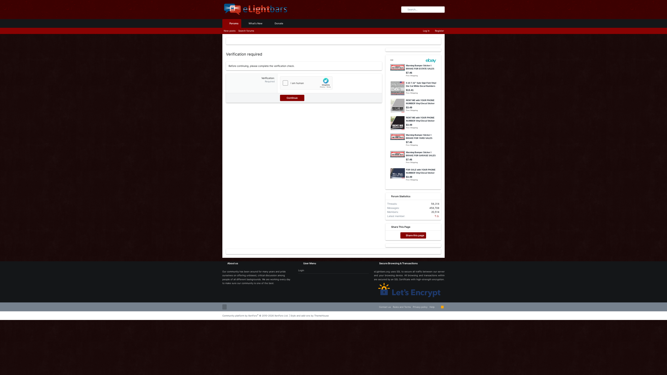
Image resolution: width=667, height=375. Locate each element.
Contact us (385, 307)
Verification (267, 78)
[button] (265, 23)
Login (301, 270)
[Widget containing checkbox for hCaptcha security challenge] (306, 83)
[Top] (438, 307)
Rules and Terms (402, 307)
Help (432, 307)
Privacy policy (420, 307)
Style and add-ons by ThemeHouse (309, 315)
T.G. (437, 216)
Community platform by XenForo (255, 315)
